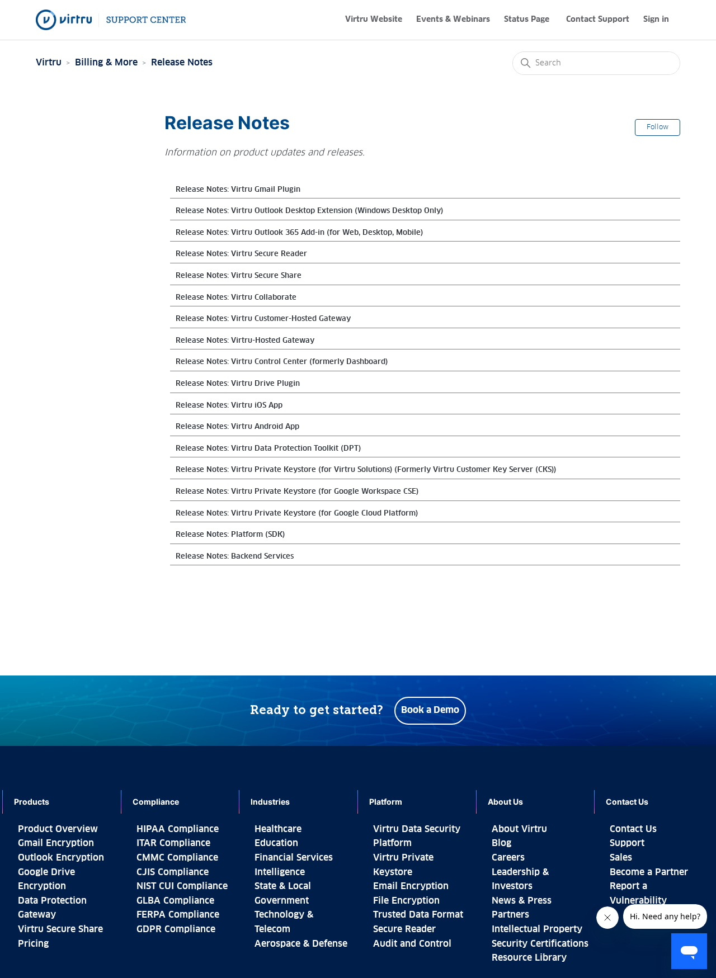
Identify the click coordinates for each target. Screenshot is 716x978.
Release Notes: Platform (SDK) (230, 534)
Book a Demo (430, 710)
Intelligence (280, 872)
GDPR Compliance (175, 929)
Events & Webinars (453, 19)
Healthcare (278, 829)
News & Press (522, 900)
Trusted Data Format (418, 914)
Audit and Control (412, 943)
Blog (501, 843)
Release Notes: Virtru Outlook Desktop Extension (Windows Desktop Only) (309, 211)
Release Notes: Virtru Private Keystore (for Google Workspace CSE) (297, 491)
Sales (621, 857)
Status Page (526, 19)
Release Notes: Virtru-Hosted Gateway (245, 340)
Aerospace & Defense (301, 943)
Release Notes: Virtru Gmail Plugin (238, 189)
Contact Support (597, 19)
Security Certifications (540, 943)
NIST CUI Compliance (182, 886)
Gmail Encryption (56, 843)
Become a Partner (649, 872)
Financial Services (294, 857)
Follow (657, 127)
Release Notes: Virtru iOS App (229, 405)
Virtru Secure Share (60, 929)
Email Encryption (411, 886)
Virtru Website (373, 19)
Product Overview (58, 829)
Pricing (33, 943)
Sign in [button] (656, 19)
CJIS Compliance (172, 872)
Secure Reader (404, 929)
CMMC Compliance (177, 857)
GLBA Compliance (175, 900)
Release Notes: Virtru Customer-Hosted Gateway (263, 319)
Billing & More (106, 62)
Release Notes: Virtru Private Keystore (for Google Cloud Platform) (297, 513)
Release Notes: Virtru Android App (237, 427)
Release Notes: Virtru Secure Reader (241, 254)
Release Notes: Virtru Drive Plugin (238, 384)
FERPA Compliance (177, 914)
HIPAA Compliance (177, 829)
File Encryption (406, 900)
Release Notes (182, 62)
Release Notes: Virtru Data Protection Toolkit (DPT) (268, 448)
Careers (508, 857)
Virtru (49, 62)
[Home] (111, 20)
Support (627, 843)
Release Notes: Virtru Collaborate (236, 297)
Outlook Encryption (61, 857)
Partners (510, 914)
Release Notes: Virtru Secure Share (239, 276)
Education (276, 843)
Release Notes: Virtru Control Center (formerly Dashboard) (282, 362)
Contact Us (633, 829)
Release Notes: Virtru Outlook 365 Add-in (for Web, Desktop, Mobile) (299, 233)
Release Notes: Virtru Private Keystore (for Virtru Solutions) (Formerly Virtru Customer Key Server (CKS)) (366, 470)
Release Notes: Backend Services (235, 556)
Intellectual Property (537, 929)
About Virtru (519, 829)
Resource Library (529, 957)
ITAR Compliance (173, 843)
